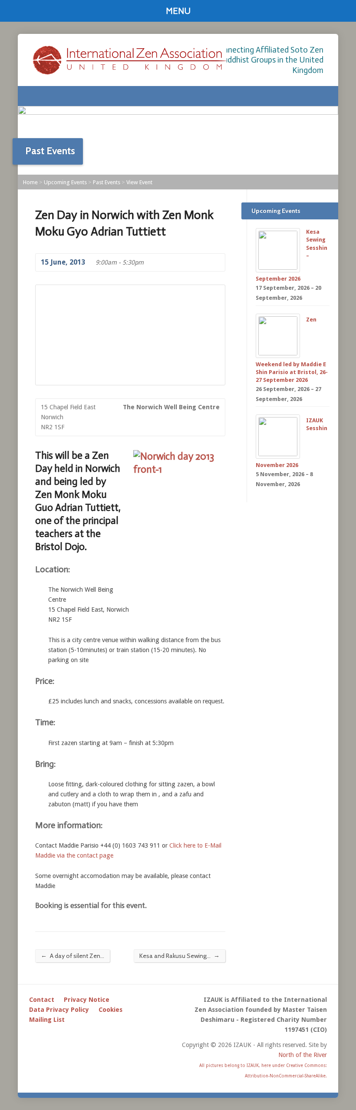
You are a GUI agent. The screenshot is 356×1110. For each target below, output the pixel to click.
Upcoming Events (65, 182)
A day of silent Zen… (72, 955)
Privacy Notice (86, 999)
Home (30, 182)
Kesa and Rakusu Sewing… (179, 955)
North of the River (302, 1054)
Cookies (110, 1009)
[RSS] (312, 96)
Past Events (106, 182)
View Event (139, 182)
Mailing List (47, 1019)
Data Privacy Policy (59, 1009)
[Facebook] (323, 96)
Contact (41, 999)
